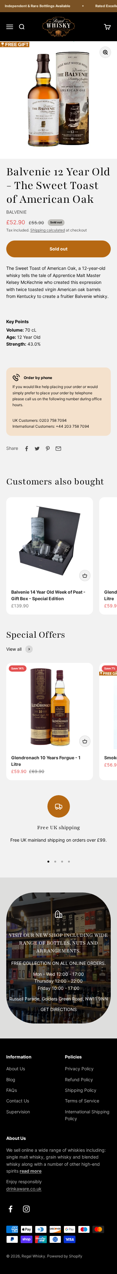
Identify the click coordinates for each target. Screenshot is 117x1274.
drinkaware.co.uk (23, 1188)
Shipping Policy (80, 1090)
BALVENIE (16, 212)
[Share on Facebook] (26, 448)
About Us (15, 1068)
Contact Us (17, 1100)
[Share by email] (58, 448)
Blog (10, 1079)
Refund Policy (79, 1079)
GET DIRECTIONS (59, 1009)
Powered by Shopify (64, 1256)
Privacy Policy (79, 1068)
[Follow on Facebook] (10, 1209)
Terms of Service (82, 1100)
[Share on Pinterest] (47, 448)
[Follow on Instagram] (26, 1209)
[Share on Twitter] (37, 448)
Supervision (18, 1111)
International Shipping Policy (87, 1115)
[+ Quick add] (84, 575)
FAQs (11, 1090)
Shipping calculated (47, 230)
